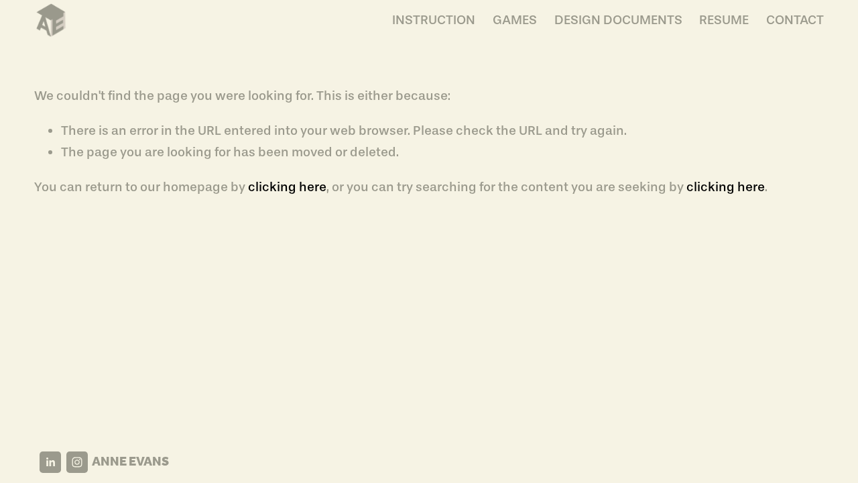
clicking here (287, 187)
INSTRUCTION (433, 20)
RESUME (724, 20)
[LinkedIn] (50, 462)
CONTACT (795, 20)
